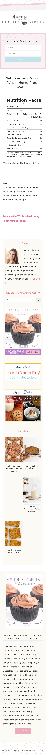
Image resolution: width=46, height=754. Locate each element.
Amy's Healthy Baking (23, 18)
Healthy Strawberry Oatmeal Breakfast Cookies (14, 468)
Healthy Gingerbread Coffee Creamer (32, 509)
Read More (23, 731)
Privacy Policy (38, 750)
